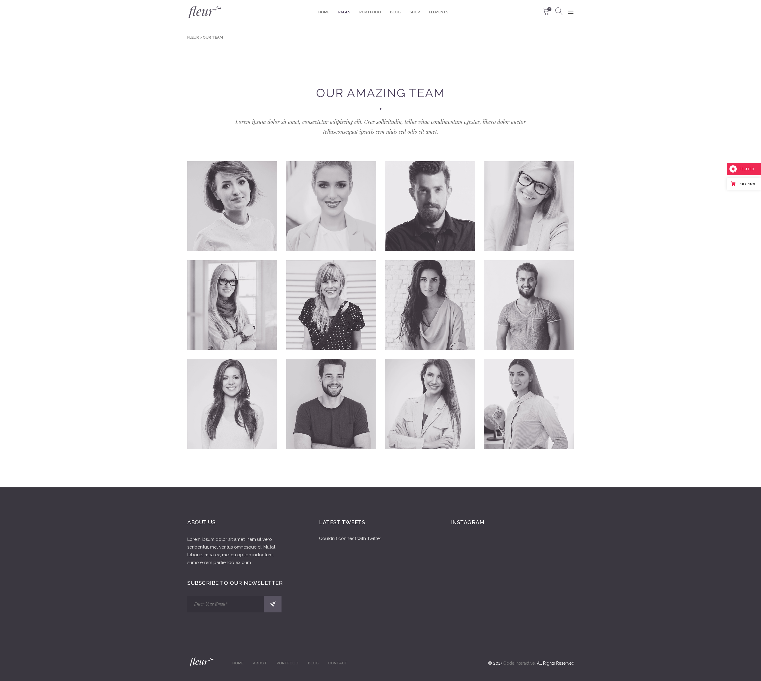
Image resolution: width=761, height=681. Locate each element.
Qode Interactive (519, 663)
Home (237, 663)
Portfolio (287, 663)
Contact (338, 663)
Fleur (193, 37)
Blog (313, 663)
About (260, 663)
